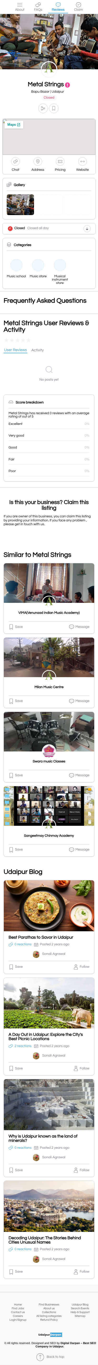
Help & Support (79, 1312)
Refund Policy (49, 1319)
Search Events (80, 1308)
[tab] (15, 350)
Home (18, 1304)
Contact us (18, 1312)
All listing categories (49, 1316)
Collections (49, 1312)
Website (82, 170)
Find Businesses (49, 1304)
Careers (18, 1316)
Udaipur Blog (80, 1304)
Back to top (55, 1357)
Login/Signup (18, 1319)
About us (49, 1308)
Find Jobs (18, 1308)
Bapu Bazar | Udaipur (47, 92)
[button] (43, 108)
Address (37, 170)
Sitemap (80, 1316)
